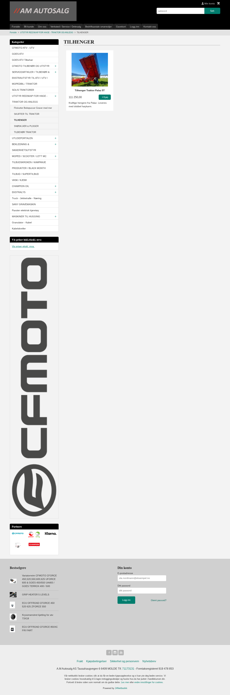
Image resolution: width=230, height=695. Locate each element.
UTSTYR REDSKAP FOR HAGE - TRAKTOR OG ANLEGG (29, 99)
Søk (212, 10)
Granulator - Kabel (22, 222)
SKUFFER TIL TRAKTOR (26, 114)
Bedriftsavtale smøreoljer (98, 26)
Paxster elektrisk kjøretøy (25, 210)
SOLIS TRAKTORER (23, 90)
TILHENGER (20, 120)
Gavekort (121, 26)
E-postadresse (125, 573)
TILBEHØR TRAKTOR (25, 132)
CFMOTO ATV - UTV (23, 47)
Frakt (80, 661)
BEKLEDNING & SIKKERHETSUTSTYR (24, 147)
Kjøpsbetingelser (96, 661)
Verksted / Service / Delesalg (66, 26)
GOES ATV (18, 54)
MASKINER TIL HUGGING (26, 216)
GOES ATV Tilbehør (22, 60)
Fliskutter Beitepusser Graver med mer (33, 108)
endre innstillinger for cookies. (148, 682)
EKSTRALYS (18, 192)
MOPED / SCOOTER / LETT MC (29, 156)
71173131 (128, 668)
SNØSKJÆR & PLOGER (26, 126)
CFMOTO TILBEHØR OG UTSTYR (30, 66)
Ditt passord (124, 585)
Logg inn (134, 26)
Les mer (125, 682)
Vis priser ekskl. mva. (23, 246)
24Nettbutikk (121, 688)
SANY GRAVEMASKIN (24, 204)
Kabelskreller (19, 228)
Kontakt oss (149, 26)
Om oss (42, 26)
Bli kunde (29, 26)
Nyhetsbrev (149, 661)
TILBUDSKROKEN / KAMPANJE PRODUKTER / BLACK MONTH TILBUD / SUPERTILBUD (29, 168)
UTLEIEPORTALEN (22, 138)
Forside (16, 26)
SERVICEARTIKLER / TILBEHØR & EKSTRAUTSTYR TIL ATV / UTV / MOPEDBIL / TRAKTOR (31, 78)
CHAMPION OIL (20, 186)
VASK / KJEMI (19, 180)
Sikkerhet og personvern (124, 661)
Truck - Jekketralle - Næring (26, 198)
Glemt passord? (158, 600)
